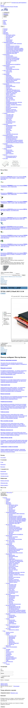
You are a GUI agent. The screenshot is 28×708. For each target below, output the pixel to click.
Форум (2, 278)
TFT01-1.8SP (4, 282)
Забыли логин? (11, 276)
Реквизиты (3, 464)
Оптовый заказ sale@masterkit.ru (18, 2)
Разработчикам (4, 473)
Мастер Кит (9, 492)
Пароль (2, 673)
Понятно (2, 706)
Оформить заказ (14, 692)
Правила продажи (5, 480)
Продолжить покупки (5, 692)
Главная (2, 279)
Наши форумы (4, 280)
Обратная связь (4, 483)
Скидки (2, 6)
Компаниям (3, 471)
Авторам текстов (4, 476)
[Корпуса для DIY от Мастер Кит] (11, 166)
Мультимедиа (4, 281)
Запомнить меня (6, 676)
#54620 (3, 293)
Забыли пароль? (4, 276)
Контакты (3, 466)
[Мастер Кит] (4, 10)
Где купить (7, 6)
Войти (2, 677)
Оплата (11, 6)
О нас (2, 462)
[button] (6, 12)
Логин (2, 670)
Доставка (15, 6)
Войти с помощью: (5, 680)
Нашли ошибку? (4, 485)
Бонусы (2, 5)
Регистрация (19, 276)
